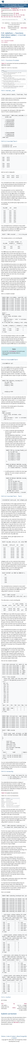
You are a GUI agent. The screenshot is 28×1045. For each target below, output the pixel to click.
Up (4, 27)
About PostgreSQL (22, 1036)
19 (14, 13)
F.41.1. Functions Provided (7, 40)
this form (16, 1022)
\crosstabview (12, 351)
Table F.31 (3, 63)
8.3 (20, 16)
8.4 (17, 16)
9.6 (23, 15)
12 (16, 15)
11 (18, 15)
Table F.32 (3, 793)
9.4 (4, 16)
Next (25, 27)
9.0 (15, 16)
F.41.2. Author (4, 42)
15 (24, 10)
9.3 (7, 16)
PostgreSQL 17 (15, 8)
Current (14, 10)
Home (22, 27)
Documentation (5, 8)
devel (17, 13)
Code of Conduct (11, 1036)
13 (14, 15)
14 (1, 11)
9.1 (12, 16)
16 (22, 10)
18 (17, 10)
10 (21, 15)
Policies (3, 1036)
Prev (2, 27)
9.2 (9, 16)
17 (20, 10)
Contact (14, 1038)
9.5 (2, 16)
